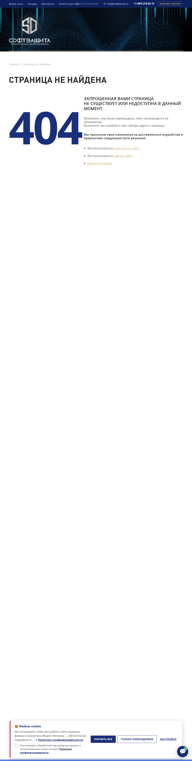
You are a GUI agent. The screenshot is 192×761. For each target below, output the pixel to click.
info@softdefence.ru (117, 3)
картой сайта (123, 156)
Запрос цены (16, 4)
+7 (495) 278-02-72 (144, 3)
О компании (95, 56)
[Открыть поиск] (25, 67)
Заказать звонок (170, 3)
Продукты (18, 56)
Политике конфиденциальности (60, 740)
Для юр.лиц (48, 4)
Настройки (168, 739)
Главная (14, 64)
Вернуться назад (100, 163)
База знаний (56, 56)
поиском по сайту (127, 148)
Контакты (173, 56)
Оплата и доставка (69, 4)
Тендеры (32, 4)
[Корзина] (16, 68)
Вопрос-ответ (136, 56)
